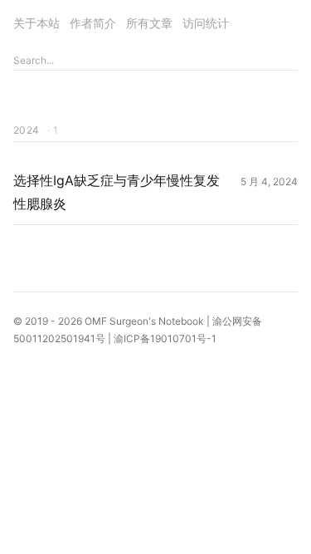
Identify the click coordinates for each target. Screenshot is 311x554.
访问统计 (205, 23)
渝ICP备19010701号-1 (165, 338)
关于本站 (36, 23)
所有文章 (149, 23)
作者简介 (93, 23)
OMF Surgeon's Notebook (144, 321)
